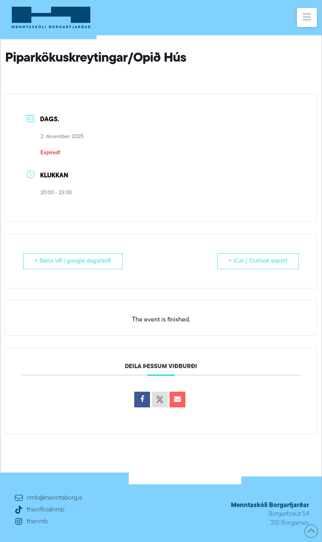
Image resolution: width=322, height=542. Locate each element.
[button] (307, 17)
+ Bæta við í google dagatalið (73, 261)
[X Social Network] (160, 399)
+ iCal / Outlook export (258, 261)
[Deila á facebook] (142, 399)
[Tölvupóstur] (177, 399)
